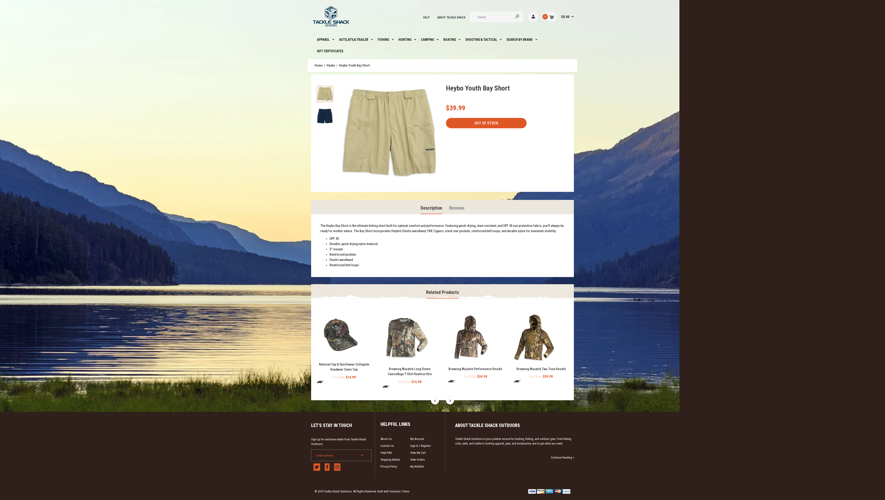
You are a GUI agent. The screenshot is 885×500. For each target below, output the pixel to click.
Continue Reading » (562, 457)
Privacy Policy (389, 466)
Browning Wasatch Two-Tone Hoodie (541, 369)
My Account (417, 439)
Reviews (456, 208)
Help (426, 17)
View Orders (417, 459)
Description (431, 208)
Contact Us (387, 445)
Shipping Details (390, 459)
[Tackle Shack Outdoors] (331, 27)
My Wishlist (417, 466)
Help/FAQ (386, 452)
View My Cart (418, 452)
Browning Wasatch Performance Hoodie (475, 369)
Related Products (442, 292)
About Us (386, 439)
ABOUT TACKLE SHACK (451, 17)
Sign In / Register (420, 445)
